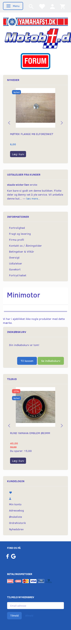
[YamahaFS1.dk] (35, 21)
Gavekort (15, 269)
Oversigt (14, 257)
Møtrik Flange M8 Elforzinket (31, 134)
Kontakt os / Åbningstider (25, 245)
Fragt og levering (20, 234)
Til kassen (27, 361)
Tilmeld (14, 615)
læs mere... (33, 198)
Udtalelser (15, 263)
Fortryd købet (17, 275)
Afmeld (29, 615)
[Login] (52, 6)
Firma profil (16, 239)
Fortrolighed (17, 228)
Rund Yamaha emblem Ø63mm (30, 433)
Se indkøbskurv (50, 361)
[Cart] (62, 6)
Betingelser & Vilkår (21, 251)
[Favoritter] (42, 6)
